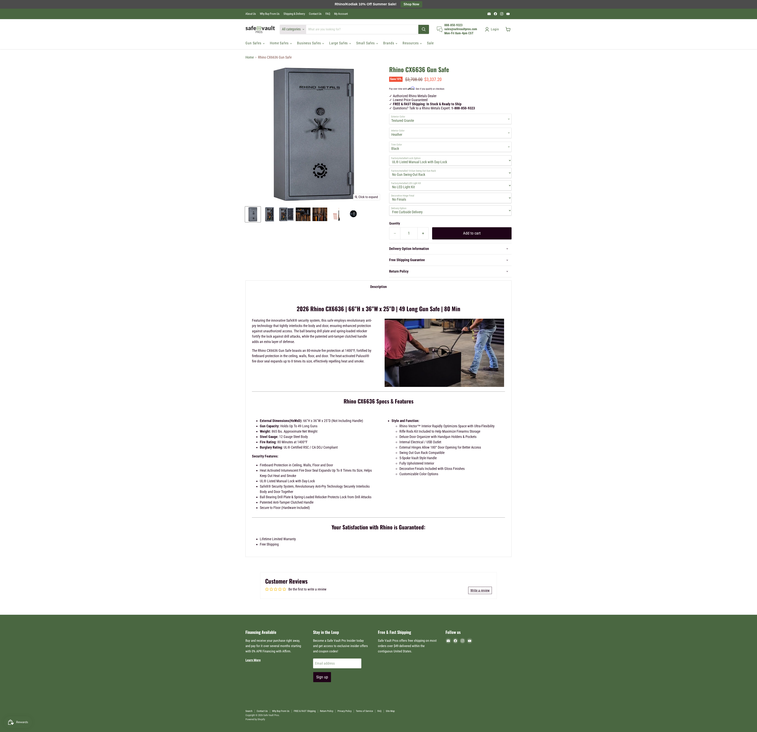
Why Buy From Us (270, 14)
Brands (389, 43)
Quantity (394, 223)
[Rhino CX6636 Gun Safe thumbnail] (253, 214)
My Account (341, 14)
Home (249, 57)
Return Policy (326, 711)
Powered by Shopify (255, 719)
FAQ (327, 14)
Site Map (390, 711)
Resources (411, 43)
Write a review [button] (480, 590)
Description (378, 287)
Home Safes (280, 43)
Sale (430, 43)
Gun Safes (253, 43)
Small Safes (366, 43)
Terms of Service (364, 711)
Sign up (322, 677)
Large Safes (339, 43)
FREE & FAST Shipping (305, 711)
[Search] (423, 29)
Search (248, 711)
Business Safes (309, 43)
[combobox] (362, 29)
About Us (250, 14)
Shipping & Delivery (294, 14)
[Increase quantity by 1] (423, 233)
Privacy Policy (344, 711)
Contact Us (315, 14)
